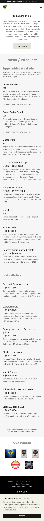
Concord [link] (22, 492)
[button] (41, 7)
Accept (22, 516)
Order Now (22, 46)
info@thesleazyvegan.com (22, 487)
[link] (5, 6)
